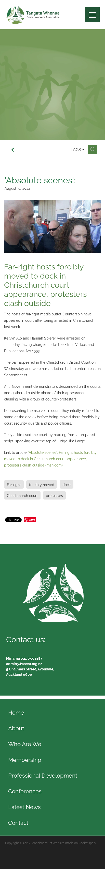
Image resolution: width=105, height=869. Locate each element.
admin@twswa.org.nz (24, 663)
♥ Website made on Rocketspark (73, 843)
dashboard (39, 843)
